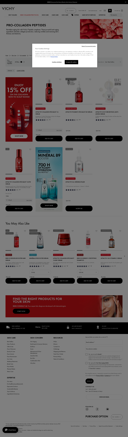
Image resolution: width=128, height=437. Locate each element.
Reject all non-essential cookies (89, 46)
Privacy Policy (54, 56)
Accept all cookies (71, 62)
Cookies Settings (57, 62)
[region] (64, 55)
